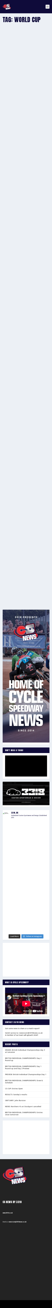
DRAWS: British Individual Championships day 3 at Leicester (25, 1051)
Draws (30, 119)
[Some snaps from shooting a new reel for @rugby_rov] (26, 828)
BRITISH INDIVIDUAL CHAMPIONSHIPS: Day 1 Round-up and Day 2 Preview (23, 1067)
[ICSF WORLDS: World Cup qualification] (26, 563)
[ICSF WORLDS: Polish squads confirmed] (26, 505)
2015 (21, 408)
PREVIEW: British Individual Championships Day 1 (25, 1074)
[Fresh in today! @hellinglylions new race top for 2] (26, 864)
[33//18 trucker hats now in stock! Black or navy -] (26, 903)
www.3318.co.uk (8, 1213)
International (40, 177)
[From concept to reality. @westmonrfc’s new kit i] (26, 875)
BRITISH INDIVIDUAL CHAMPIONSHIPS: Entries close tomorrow (24, 1113)
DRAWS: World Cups (13, 115)
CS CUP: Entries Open (14, 1088)
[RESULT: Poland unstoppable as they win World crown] (26, 444)
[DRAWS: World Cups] (26, 98)
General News (38, 61)
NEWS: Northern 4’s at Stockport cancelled (23, 1106)
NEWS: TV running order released (19, 403)
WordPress (38, 1303)
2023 (26, 119)
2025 (25, 61)
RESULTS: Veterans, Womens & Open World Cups (25, 173)
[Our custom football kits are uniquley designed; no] (26, 847)
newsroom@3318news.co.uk (31, 1033)
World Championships (11, 179)
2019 (25, 177)
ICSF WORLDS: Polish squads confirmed (22, 522)
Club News (30, 61)
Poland (7, 240)
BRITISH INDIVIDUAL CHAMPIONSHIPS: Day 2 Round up (23, 1059)
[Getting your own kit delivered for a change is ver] (26, 929)
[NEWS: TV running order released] (26, 389)
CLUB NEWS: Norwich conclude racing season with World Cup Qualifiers (24, 56)
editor (8, 356)
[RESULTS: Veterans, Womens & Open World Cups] (26, 156)
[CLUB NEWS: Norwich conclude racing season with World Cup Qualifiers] (26, 37)
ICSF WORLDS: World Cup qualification (21, 580)
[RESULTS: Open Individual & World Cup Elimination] (26, 214)
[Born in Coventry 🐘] (26, 923)
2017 (21, 356)
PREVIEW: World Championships (18, 291)
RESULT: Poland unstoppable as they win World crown (25, 463)
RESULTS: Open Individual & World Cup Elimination (21, 232)
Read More (11, 76)
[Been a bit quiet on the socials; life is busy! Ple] (26, 915)
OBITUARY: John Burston (15, 1100)
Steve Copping (11, 61)
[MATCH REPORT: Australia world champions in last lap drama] (26, 332)
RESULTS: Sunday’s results (16, 1094)
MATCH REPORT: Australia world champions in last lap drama (25, 351)
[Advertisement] (26, 960)
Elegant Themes (22, 1303)
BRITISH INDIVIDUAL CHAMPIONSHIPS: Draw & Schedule (24, 1081)
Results (34, 468)
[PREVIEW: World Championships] (26, 274)
